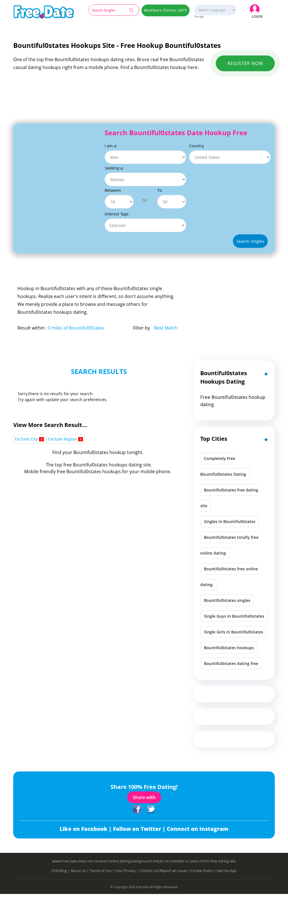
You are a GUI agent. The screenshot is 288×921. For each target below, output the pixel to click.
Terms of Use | (102, 870)
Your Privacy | (127, 870)
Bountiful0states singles (227, 600)
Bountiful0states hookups (229, 647)
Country (196, 145)
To (159, 190)
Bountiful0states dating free (231, 663)
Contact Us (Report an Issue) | (165, 870)
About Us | (80, 870)
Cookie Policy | (204, 870)
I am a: (111, 145)
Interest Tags (117, 214)
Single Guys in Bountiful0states (234, 616)
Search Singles (250, 241)
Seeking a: (114, 168)
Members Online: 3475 (165, 10)
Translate (215, 17)
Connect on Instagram (197, 829)
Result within (31, 328)
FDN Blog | (61, 870)
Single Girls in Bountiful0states (233, 632)
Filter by (141, 328)
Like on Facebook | (86, 829)
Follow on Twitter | (140, 829)
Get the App (227, 870)
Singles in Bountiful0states (229, 521)
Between (113, 190)
